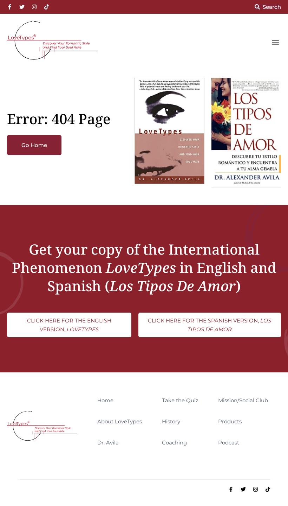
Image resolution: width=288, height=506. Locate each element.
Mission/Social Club (243, 400)
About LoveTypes (119, 421)
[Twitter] (22, 6)
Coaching (174, 442)
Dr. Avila (108, 442)
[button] (275, 42)
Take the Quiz (180, 400)
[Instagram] (34, 6)
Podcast (228, 442)
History (171, 421)
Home (105, 400)
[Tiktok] (46, 6)
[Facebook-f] (9, 6)
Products (230, 421)
